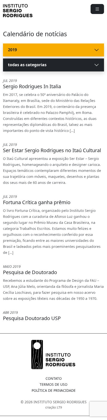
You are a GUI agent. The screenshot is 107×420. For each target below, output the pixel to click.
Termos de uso (53, 384)
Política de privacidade (54, 390)
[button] (97, 9)
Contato (54, 378)
